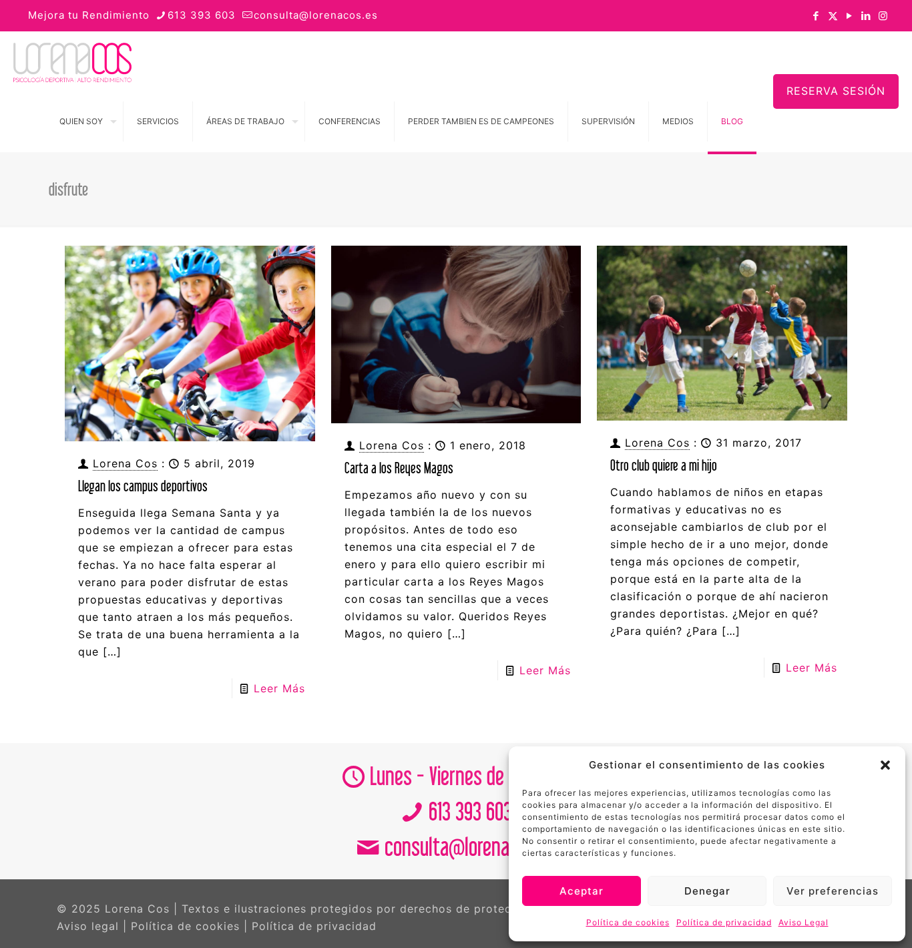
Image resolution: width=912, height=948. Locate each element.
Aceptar (581, 891)
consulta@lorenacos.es (316, 15)
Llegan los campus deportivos (143, 485)
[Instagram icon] (883, 15)
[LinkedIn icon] (866, 15)
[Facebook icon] (816, 15)
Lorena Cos (125, 463)
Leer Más (279, 688)
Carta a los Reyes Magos (399, 467)
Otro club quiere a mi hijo (663, 465)
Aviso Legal (803, 922)
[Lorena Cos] (72, 61)
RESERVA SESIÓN (835, 90)
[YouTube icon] (850, 15)
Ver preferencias (832, 891)
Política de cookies (628, 922)
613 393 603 (202, 15)
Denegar (707, 891)
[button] (885, 765)
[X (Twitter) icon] (833, 15)
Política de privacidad (724, 922)
